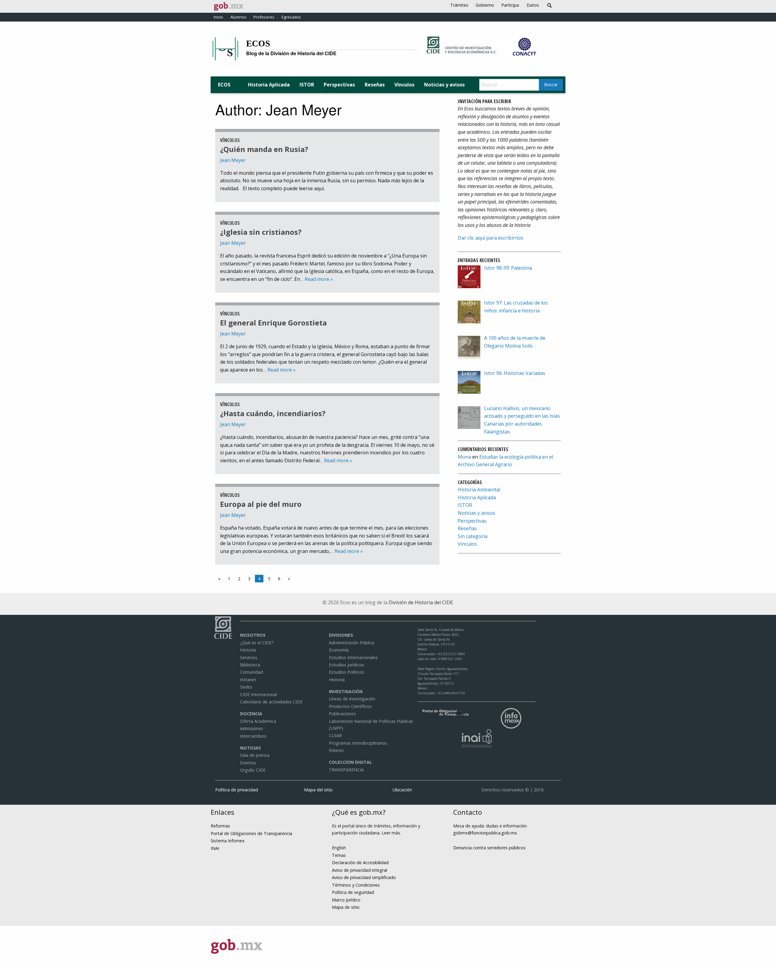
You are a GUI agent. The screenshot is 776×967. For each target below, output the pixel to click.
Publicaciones (342, 713)
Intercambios (253, 736)
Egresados (291, 17)
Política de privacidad (236, 790)
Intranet (248, 679)
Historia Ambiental (479, 489)
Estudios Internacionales (353, 657)
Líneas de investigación (352, 699)
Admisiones (251, 728)
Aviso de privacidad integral (359, 870)
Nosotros (253, 635)
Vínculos (404, 84)
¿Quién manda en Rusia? (264, 149)
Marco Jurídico (346, 900)
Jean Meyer (233, 160)
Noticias (250, 748)
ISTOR (306, 84)
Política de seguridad (353, 892)
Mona (464, 456)
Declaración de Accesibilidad (360, 862)
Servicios (248, 657)
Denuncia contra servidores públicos (489, 848)
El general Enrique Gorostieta (273, 323)
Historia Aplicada (269, 84)
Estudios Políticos (346, 672)
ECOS (258, 43)
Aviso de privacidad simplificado (364, 877)
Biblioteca (250, 665)
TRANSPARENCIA (346, 770)
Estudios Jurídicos (346, 665)
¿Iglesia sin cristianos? (261, 232)
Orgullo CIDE (253, 770)
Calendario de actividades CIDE (271, 702)
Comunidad (251, 672)
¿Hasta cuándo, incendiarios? (273, 413)
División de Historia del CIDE (421, 602)
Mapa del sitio (318, 790)
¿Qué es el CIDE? (257, 642)
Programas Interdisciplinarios (358, 743)
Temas (339, 855)
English (339, 848)
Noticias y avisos (444, 84)
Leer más (391, 833)
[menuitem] (269, 85)
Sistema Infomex (228, 841)
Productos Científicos (350, 706)
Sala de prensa (254, 755)
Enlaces (336, 750)
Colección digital (350, 762)
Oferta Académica (258, 721)
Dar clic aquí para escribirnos (490, 237)
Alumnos (238, 17)
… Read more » (316, 279)
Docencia (251, 713)
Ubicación (402, 790)
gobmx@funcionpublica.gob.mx (485, 833)
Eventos (248, 763)
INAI (215, 848)
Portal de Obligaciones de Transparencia (251, 833)
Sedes (246, 687)
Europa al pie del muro (261, 504)
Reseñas (375, 84)
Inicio (218, 17)
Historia (248, 650)
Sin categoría (472, 536)
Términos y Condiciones (356, 885)
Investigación (346, 691)
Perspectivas (339, 84)
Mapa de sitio (346, 907)
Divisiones (341, 635)
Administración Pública (351, 642)
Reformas (220, 826)
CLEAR (335, 735)
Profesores (263, 17)
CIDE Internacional (258, 694)
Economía (339, 650)
